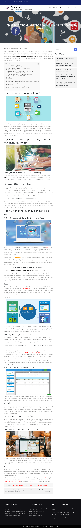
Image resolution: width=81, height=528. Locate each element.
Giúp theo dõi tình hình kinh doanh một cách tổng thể (20, 71)
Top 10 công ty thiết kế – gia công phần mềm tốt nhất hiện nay (29, 485)
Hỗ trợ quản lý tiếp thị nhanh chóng (16, 69)
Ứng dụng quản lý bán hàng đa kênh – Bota (18, 87)
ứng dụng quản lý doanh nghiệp (12, 481)
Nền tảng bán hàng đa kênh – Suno (16, 80)
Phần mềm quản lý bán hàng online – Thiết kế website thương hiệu (23, 81)
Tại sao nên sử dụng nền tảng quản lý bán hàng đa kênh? (19, 66)
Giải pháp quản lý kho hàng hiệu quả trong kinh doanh (41, 490)
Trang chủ (48, 7)
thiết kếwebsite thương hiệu (33, 352)
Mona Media (18, 257)
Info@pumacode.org (30, 1)
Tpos (9, 77)
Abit (9, 89)
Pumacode (16, 7)
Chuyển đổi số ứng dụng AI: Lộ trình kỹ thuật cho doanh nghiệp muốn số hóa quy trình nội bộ (65, 76)
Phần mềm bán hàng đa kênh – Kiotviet (17, 83)
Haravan (10, 78)
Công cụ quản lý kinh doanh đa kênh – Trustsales (19, 75)
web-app (48, 247)
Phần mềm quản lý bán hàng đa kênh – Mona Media (20, 74)
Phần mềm (24, 48)
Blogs (69, 7)
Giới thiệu (55, 7)
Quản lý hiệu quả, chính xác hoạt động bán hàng (19, 68)
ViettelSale (10, 84)
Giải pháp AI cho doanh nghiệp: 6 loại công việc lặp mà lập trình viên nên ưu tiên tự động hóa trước (65, 84)
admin (6, 48)
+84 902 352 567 (18, 1)
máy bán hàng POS (27, 288)
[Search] (75, 49)
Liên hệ (74, 7)
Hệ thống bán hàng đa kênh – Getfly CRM (17, 86)
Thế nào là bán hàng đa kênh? (13, 65)
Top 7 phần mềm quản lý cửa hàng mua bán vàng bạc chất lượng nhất (15, 490)
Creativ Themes (54, 526)
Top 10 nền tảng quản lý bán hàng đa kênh (16, 72)
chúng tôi (43, 478)
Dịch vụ (62, 7)
